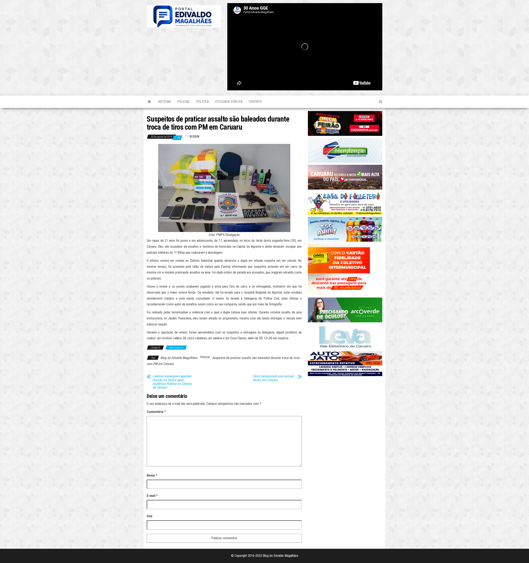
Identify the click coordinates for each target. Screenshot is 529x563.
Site (150, 516)
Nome (152, 475)
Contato (255, 102)
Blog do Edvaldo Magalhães (178, 358)
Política (202, 102)
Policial (183, 102)
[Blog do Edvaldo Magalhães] (149, 102)
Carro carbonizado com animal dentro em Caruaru (273, 378)
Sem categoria (176, 347)
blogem (194, 136)
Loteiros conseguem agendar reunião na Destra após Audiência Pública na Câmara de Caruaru (172, 381)
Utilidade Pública (229, 102)
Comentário (156, 412)
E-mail (152, 496)
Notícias (164, 102)
